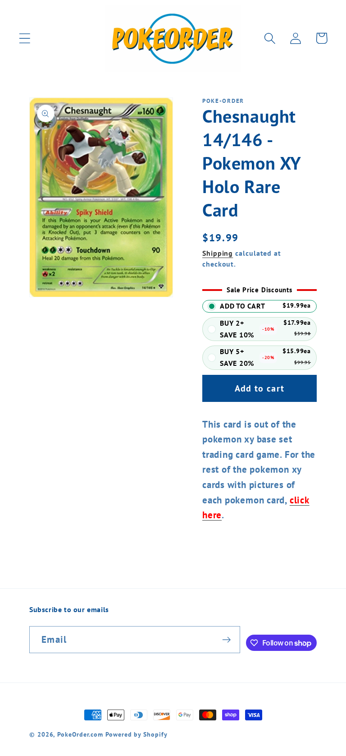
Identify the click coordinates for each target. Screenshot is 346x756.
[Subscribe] (226, 640)
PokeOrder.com (80, 734)
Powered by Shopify (136, 734)
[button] (24, 38)
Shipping (217, 253)
